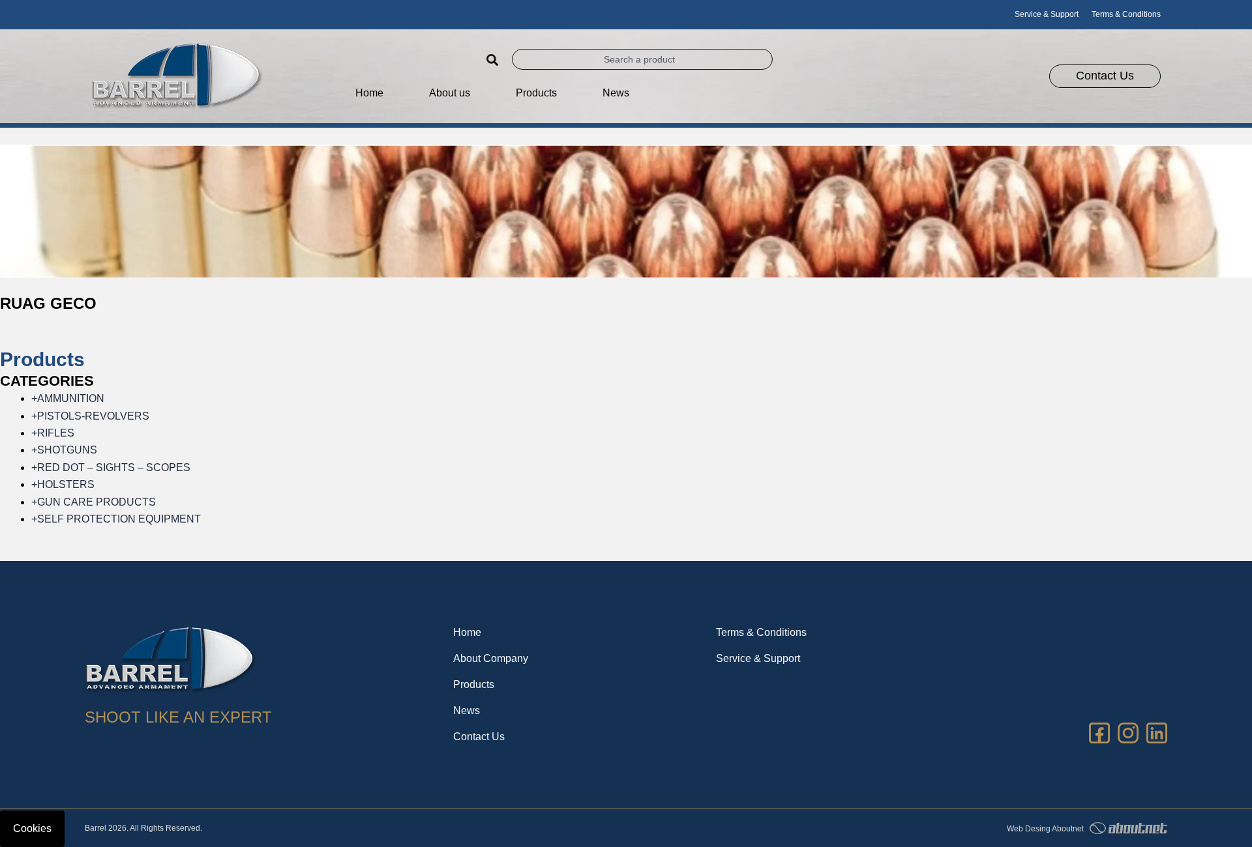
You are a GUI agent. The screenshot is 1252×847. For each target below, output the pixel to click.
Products (473, 684)
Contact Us (479, 736)
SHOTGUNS (64, 449)
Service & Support (1047, 14)
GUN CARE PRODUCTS (93, 502)
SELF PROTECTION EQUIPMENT (116, 518)
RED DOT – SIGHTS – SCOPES (110, 467)
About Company (490, 658)
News (616, 92)
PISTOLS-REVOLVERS (90, 416)
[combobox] (642, 59)
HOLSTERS (63, 484)
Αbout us (449, 92)
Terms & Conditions (1126, 14)
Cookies (32, 828)
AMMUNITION (67, 398)
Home (369, 92)
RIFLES (52, 432)
